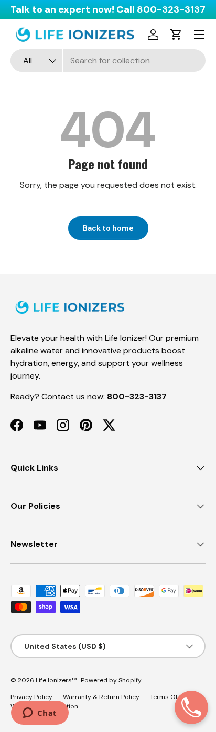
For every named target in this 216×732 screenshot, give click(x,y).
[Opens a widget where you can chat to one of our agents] (39, 714)
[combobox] (108, 60)
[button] (176, 34)
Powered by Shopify (111, 680)
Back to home (108, 228)
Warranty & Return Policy (101, 697)
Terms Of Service (175, 697)
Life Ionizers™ (57, 680)
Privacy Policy (31, 697)
